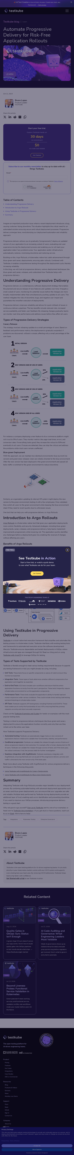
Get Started (37, 573)
